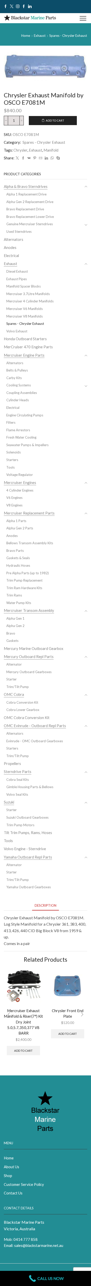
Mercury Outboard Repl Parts (29, 656)
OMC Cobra (14, 694)
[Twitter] (11, 7)
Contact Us (13, 1193)
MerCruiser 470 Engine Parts (28, 347)
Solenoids (13, 452)
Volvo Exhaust (16, 331)
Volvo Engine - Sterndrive (25, 848)
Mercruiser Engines (20, 482)
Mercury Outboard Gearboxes (29, 672)
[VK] (29, 158)
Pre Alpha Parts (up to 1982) (27, 573)
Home (25, 36)
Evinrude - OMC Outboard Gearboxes (34, 741)
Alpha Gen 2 (15, 626)
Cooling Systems (18, 385)
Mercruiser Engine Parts (24, 355)
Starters (12, 460)
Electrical (11, 255)
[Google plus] (24, 7)
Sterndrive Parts (17, 771)
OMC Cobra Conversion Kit (27, 717)
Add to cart (55, 120)
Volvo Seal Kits (17, 794)
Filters (10, 422)
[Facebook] (5, 7)
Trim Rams (14, 595)
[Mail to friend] (40, 158)
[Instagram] (17, 7)
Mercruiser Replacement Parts (29, 513)
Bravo (10, 633)
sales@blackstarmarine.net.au (38, 1245)
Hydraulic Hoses (18, 565)
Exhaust (40, 36)
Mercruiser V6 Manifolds (24, 309)
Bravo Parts (15, 551)
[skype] (57, 158)
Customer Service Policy (24, 1184)
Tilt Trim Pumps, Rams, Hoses (28, 832)
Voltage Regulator (19, 475)
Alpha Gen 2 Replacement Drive (29, 202)
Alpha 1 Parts (16, 521)
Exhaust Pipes (16, 279)
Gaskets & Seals (18, 558)
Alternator (14, 664)
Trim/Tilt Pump (17, 687)
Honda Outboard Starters (25, 338)
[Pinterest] (35, 158)
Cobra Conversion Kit (22, 702)
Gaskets (12, 641)
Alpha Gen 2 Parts (19, 528)
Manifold (50, 150)
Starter (11, 679)
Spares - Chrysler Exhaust (68, 36)
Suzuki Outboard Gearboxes (27, 817)
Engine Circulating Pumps (24, 415)
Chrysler (20, 150)
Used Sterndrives (19, 232)
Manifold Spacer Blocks (23, 286)
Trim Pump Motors (20, 825)
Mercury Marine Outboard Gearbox (33, 648)
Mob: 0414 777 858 (21, 1239)
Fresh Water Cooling (21, 437)
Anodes (10, 247)
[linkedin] (46, 158)
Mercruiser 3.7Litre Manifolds (28, 294)
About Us (11, 1166)
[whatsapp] (52, 158)
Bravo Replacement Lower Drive (30, 217)
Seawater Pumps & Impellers (27, 445)
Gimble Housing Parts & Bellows (29, 787)
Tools (10, 467)
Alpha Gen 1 (15, 618)
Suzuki (9, 802)
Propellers (12, 763)
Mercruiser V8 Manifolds (24, 316)
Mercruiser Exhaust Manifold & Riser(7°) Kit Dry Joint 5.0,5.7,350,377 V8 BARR (23, 1021)
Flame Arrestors (18, 430)
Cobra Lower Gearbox (22, 710)
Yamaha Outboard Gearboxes (28, 887)
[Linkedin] (30, 7)
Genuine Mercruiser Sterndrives (29, 224)
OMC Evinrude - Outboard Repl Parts (35, 725)
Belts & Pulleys (17, 370)
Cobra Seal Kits (17, 780)
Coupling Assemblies (21, 393)
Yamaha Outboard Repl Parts (28, 857)
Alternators (13, 239)
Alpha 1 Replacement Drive (26, 194)
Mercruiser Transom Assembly (29, 610)
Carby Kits (14, 378)
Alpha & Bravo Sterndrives (26, 186)
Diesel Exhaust (17, 271)
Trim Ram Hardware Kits (24, 588)
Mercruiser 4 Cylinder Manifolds (30, 301)
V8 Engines (14, 505)
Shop (8, 1175)
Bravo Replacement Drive (25, 209)
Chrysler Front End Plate (67, 1013)
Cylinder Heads (17, 400)
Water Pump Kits (18, 603)
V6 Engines (14, 498)
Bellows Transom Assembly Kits (29, 543)
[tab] (45, 905)
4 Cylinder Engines (19, 490)
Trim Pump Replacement (24, 580)
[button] (9, 1015)
